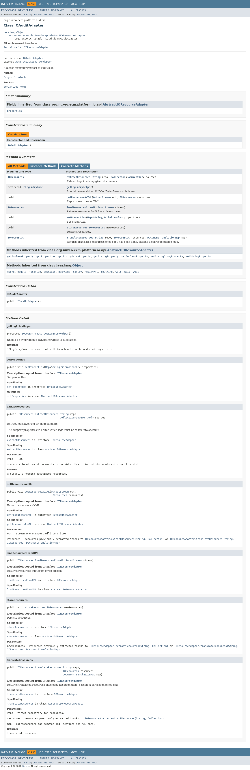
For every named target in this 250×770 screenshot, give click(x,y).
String (96, 177)
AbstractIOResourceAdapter (33, 61)
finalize (35, 271)
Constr (37, 14)
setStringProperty (198, 256)
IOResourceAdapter (36, 47)
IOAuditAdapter (33, 58)
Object (77, 265)
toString (107, 271)
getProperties (45, 256)
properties (14, 110)
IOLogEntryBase (32, 187)
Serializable (12, 47)
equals (21, 271)
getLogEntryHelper (79, 187)
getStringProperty (106, 256)
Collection (118, 177)
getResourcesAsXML (79, 197)
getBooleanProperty (20, 256)
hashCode (64, 271)
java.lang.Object (14, 32)
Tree (48, 4)
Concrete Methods (74, 166)
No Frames (57, 10)
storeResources (77, 227)
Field (27, 14)
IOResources (16, 177)
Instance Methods (43, 166)
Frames (44, 10)
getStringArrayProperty (74, 256)
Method (48, 14)
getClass (49, 271)
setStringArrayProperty (167, 256)
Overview (7, 4)
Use (40, 4)
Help (82, 4)
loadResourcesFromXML (81, 207)
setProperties (76, 217)
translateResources (80, 237)
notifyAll (91, 271)
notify (77, 271)
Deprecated (60, 4)
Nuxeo (25, 766)
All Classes (78, 10)
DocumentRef (135, 177)
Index (73, 4)
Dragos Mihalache (15, 77)
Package (20, 4)
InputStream (106, 207)
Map (89, 217)
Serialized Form (15, 86)
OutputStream (102, 197)
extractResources (78, 177)
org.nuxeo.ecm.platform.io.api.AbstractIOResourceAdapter (47, 35)
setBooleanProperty (134, 256)
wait (118, 271)
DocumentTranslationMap (163, 237)
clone (10, 271)
